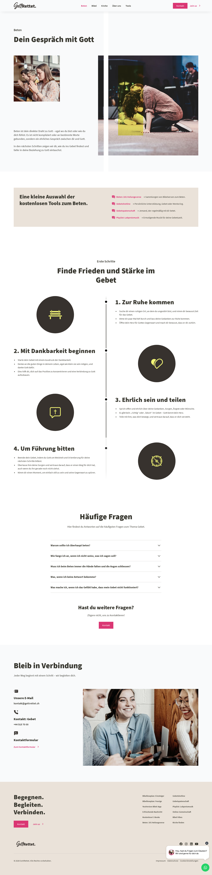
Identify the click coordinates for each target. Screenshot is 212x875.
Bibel (94, 5)
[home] (31, 6)
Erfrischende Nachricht (152, 812)
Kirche (104, 5)
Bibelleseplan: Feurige (152, 801)
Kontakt (180, 5)
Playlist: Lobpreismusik (183, 806)
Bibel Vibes (177, 817)
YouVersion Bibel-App (151, 806)
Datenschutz (172, 860)
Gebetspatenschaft (181, 801)
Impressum (161, 860)
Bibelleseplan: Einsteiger (153, 796)
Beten (84, 5)
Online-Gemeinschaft (182, 812)
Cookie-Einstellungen (189, 860)
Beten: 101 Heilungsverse (153, 822)
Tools (128, 5)
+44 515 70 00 (21, 724)
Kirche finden (178, 822)
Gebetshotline (179, 796)
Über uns (116, 5)
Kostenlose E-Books (151, 817)
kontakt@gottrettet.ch (26, 703)
